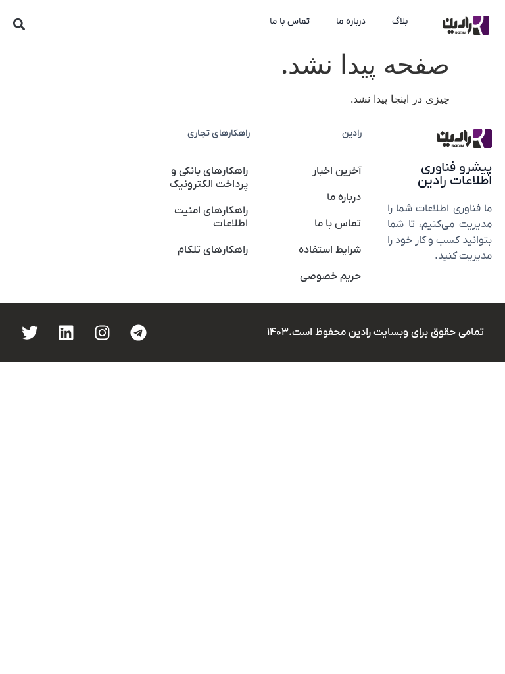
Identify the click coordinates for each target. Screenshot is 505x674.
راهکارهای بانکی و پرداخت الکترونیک (209, 178)
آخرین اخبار (336, 171)
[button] (19, 24)
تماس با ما (290, 21)
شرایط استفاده (330, 250)
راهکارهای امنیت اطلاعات (211, 217)
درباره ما (351, 21)
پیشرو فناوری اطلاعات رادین (455, 174)
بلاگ (400, 21)
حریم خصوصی (330, 276)
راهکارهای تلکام (213, 250)
